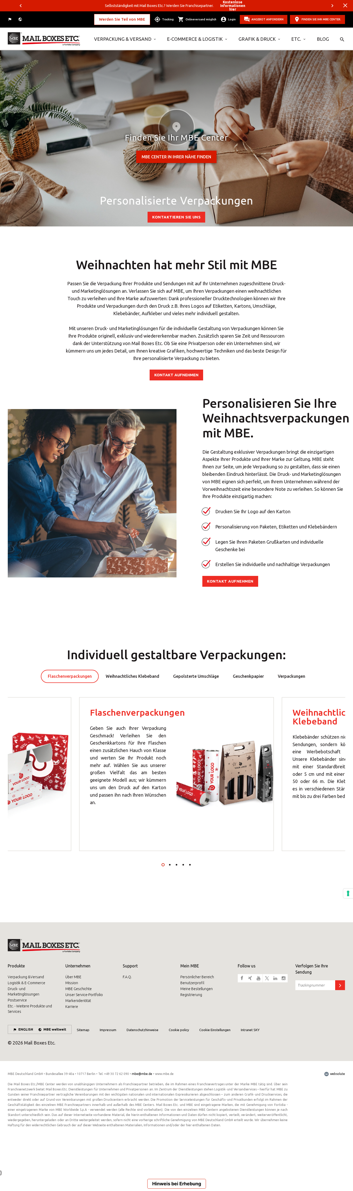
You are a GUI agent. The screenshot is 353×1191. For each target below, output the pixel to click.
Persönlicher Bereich (197, 977)
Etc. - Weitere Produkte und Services (30, 1009)
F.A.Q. (127, 977)
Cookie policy (179, 1030)
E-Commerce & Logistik (195, 39)
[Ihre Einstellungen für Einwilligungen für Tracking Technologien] (348, 893)
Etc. (296, 39)
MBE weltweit (54, 1029)
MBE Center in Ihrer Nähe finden (176, 156)
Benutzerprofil (192, 983)
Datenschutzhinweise (142, 1030)
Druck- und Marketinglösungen (23, 991)
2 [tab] (170, 865)
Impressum (108, 1030)
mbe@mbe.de (142, 1073)
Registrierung (191, 995)
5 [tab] (190, 865)
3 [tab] (176, 865)
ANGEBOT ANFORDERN (267, 19)
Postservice (17, 1000)
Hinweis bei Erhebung (176, 1183)
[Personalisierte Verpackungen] (47, 39)
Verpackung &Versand (26, 977)
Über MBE (73, 977)
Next (332, 6)
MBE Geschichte (78, 989)
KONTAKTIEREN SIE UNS (176, 217)
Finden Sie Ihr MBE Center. (321, 19)
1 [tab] (163, 865)
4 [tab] (183, 865)
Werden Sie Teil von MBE (122, 19)
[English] (10, 19)
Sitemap (83, 1030)
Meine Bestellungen (196, 989)
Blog (323, 39)
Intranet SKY (250, 1030)
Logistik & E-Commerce (26, 983)
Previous (21, 6)
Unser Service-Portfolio (84, 995)
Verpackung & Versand (122, 39)
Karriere (71, 1007)
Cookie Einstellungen (215, 1030)
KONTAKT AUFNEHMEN (176, 375)
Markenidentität (78, 1001)
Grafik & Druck (257, 39)
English (25, 1029)
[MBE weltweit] (20, 19)
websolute (337, 1073)
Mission (71, 983)
